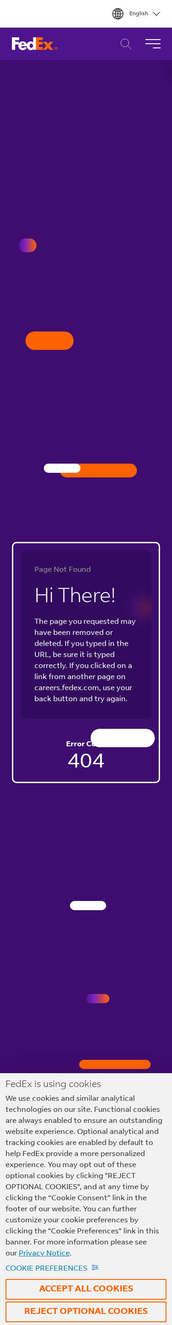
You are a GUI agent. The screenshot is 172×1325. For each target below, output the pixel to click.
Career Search (124, 44)
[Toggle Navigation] (152, 43)
